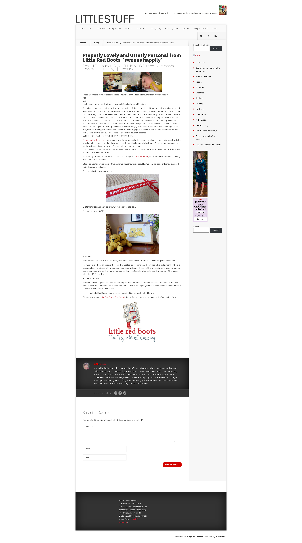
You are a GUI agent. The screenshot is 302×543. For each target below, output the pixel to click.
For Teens (200, 109)
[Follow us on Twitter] (201, 36)
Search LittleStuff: (201, 45)
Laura (104, 66)
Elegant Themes (195, 537)
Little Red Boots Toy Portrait (112, 297)
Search (216, 48)
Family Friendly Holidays (206, 131)
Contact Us (200, 62)
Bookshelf (200, 87)
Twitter (124, 393)
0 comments (129, 69)
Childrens (130, 66)
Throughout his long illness (94, 140)
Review (88, 69)
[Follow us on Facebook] (208, 36)
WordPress (221, 537)
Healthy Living (202, 125)
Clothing (199, 104)
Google (115, 393)
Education (101, 28)
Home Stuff (141, 28)
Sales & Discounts (203, 76)
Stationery (200, 98)
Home (82, 28)
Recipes (199, 82)
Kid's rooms (165, 66)
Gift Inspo (129, 28)
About (91, 28)
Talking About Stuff (200, 28)
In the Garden (201, 120)
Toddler (101, 69)
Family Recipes (115, 28)
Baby (96, 43)
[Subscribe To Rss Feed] (215, 36)
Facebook (120, 393)
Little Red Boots (141, 157)
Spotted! (185, 28)
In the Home (201, 114)
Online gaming (155, 28)
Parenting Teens (172, 28)
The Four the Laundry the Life (208, 145)
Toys (112, 69)
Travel (214, 28)
